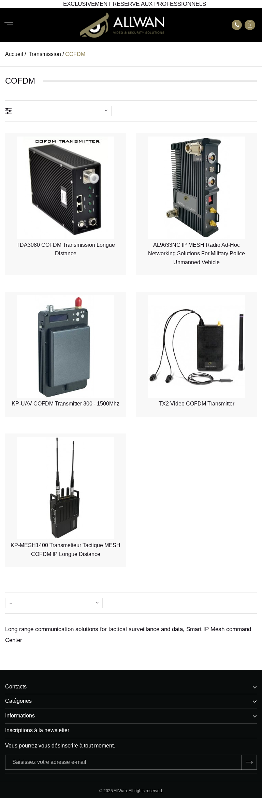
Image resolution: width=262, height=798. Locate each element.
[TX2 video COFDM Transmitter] (196, 346)
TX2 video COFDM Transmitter (196, 404)
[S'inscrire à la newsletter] (249, 762)
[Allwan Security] (122, 25)
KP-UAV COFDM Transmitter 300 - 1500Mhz (65, 404)
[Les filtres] (9, 111)
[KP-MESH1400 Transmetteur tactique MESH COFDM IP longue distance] (65, 488)
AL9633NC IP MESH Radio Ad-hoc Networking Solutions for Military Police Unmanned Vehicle (196, 253)
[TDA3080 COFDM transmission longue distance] (65, 188)
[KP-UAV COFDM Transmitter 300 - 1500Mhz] (65, 346)
